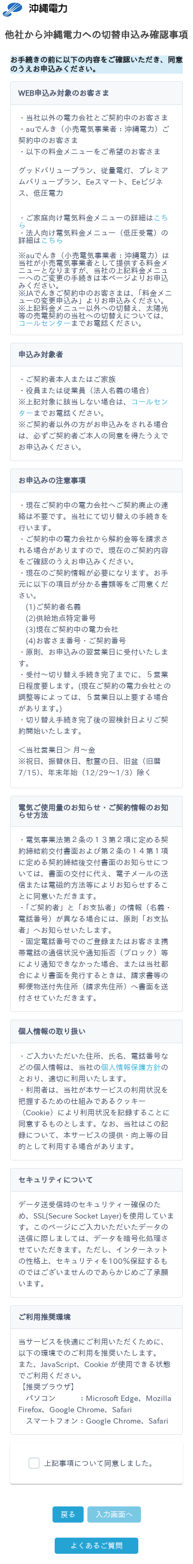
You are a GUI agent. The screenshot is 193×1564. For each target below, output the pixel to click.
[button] (68, 1514)
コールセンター (44, 323)
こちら (52, 240)
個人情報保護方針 (131, 1067)
